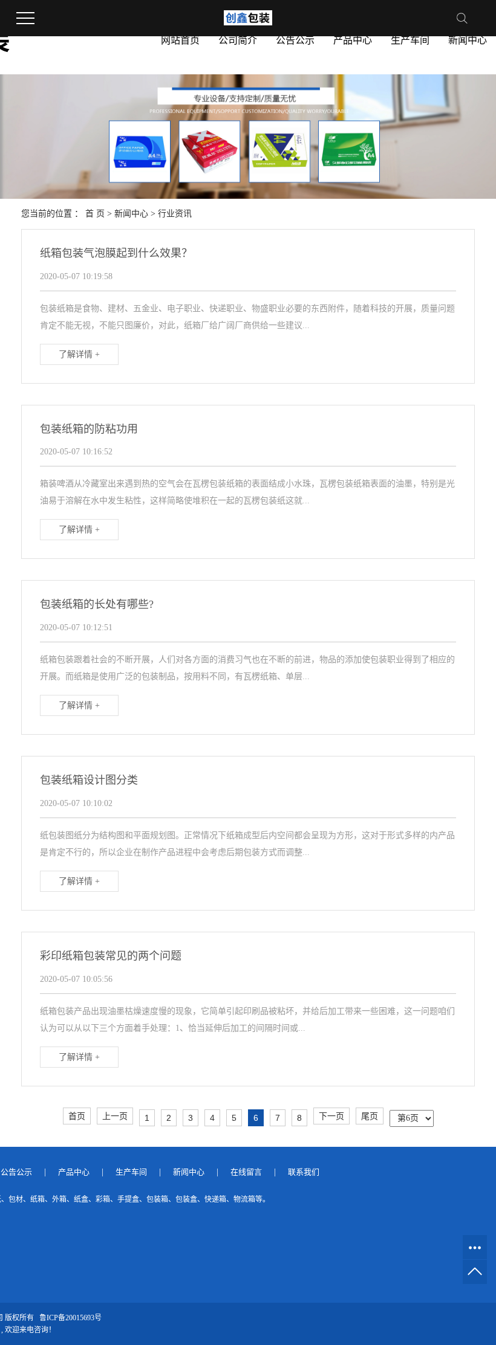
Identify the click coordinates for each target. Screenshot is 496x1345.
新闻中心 (467, 40)
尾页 (369, 1116)
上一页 (115, 1116)
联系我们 (303, 1171)
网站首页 (180, 40)
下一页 (331, 1116)
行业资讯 (175, 213)
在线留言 (246, 1171)
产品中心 (352, 40)
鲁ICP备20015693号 (70, 1318)
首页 (76, 1116)
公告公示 (295, 40)
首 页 (95, 213)
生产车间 (410, 40)
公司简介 (237, 40)
